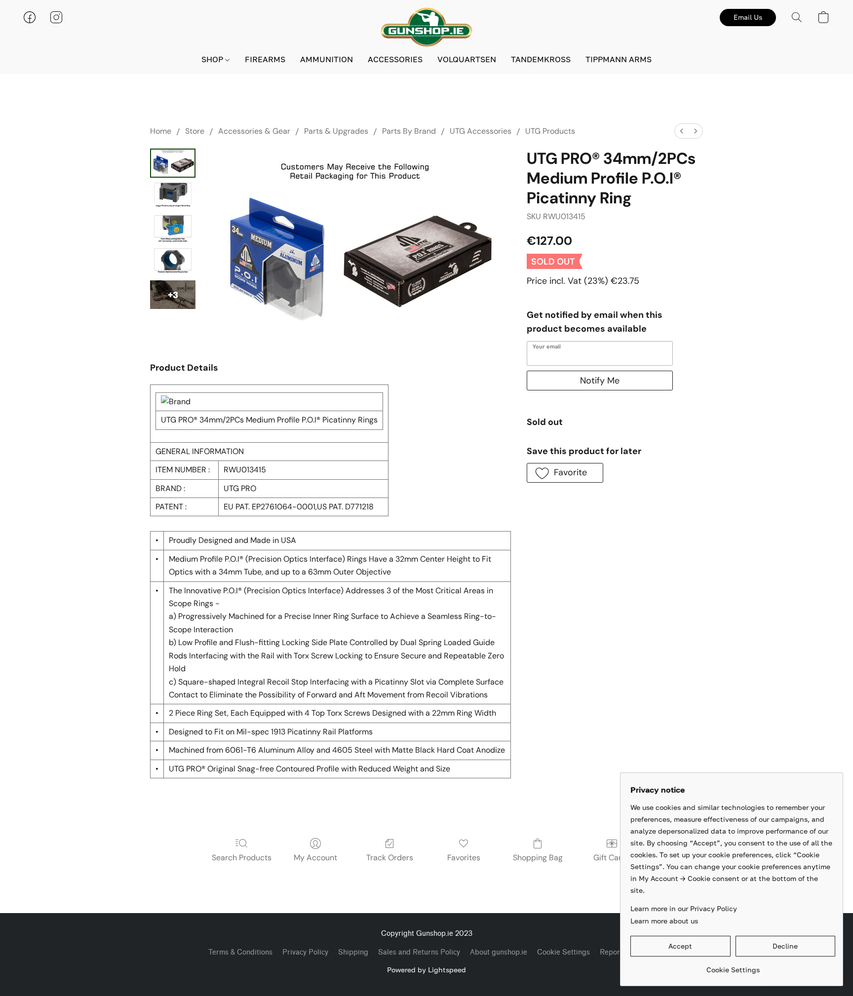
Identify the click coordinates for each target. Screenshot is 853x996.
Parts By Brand (409, 131)
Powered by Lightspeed (426, 969)
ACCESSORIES (395, 59)
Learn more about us (664, 921)
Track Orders (389, 857)
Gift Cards (611, 857)
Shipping (353, 952)
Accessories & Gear (254, 131)
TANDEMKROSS (541, 59)
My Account (315, 857)
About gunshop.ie (498, 952)
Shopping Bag (538, 857)
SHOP (213, 59)
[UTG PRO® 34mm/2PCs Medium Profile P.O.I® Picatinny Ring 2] (172, 228)
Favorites (463, 857)
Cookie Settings (563, 952)
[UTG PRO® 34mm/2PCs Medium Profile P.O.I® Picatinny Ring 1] (172, 196)
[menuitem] (682, 131)
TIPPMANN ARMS (618, 59)
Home (160, 131)
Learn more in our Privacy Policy (683, 908)
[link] (732, 966)
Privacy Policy (305, 952)
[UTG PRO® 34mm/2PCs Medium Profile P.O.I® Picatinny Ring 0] (172, 163)
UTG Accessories (480, 131)
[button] (427, 27)
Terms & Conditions (240, 952)
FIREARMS (265, 59)
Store (194, 131)
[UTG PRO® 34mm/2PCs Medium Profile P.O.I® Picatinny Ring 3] (172, 261)
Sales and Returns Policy (419, 952)
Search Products (241, 857)
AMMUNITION (326, 59)
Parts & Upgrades (336, 131)
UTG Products (550, 131)
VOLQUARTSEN (466, 59)
